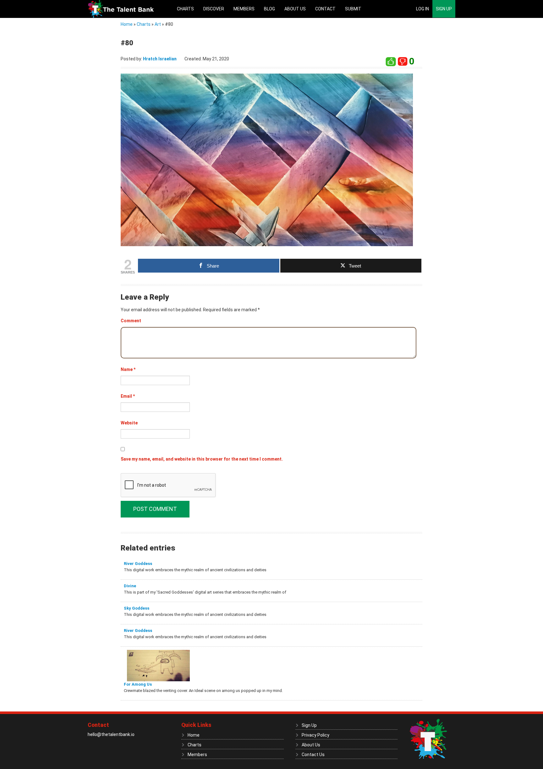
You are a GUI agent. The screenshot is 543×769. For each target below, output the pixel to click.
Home (127, 24)
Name (128, 369)
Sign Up (444, 8)
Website (129, 422)
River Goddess (138, 563)
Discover (213, 8)
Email (128, 396)
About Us (295, 8)
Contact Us (313, 754)
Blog (269, 8)
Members (244, 8)
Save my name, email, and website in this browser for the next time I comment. (202, 459)
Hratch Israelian (160, 58)
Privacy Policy (315, 735)
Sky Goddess (136, 608)
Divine (130, 586)
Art (158, 24)
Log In (422, 8)
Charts (185, 8)
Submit (353, 8)
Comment (131, 320)
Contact (325, 8)
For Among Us (138, 684)
